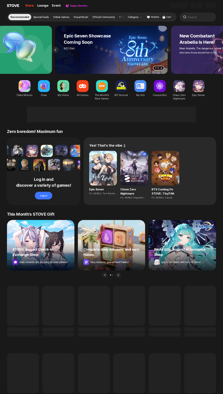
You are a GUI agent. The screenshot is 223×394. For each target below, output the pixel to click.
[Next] (167, 50)
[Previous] (55, 50)
